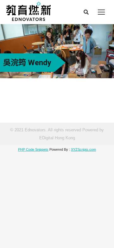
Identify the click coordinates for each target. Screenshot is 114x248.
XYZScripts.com (83, 149)
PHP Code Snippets (33, 149)
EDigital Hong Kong (57, 137)
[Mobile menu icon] (101, 12)
